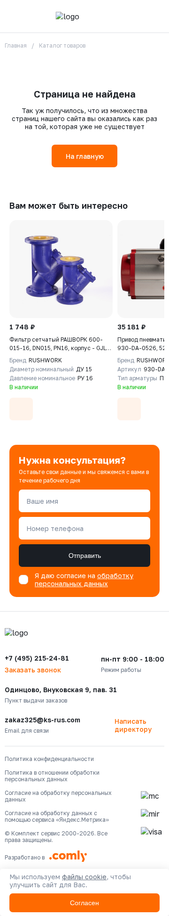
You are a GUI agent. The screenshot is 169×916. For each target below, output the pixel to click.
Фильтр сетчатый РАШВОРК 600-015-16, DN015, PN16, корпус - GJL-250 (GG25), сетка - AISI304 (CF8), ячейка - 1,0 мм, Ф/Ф (59, 344)
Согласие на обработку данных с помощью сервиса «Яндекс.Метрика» (57, 816)
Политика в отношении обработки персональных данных (52, 776)
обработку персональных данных (84, 580)
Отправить (85, 555)
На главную (85, 156)
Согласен (84, 903)
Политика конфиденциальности (49, 759)
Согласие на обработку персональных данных (58, 796)
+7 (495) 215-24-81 (37, 658)
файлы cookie (84, 877)
